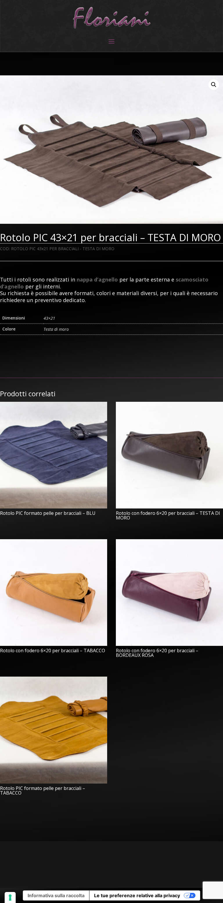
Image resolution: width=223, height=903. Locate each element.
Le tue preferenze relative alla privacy (137, 895)
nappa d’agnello (97, 279)
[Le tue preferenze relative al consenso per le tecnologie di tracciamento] (10, 897)
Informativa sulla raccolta (56, 895)
